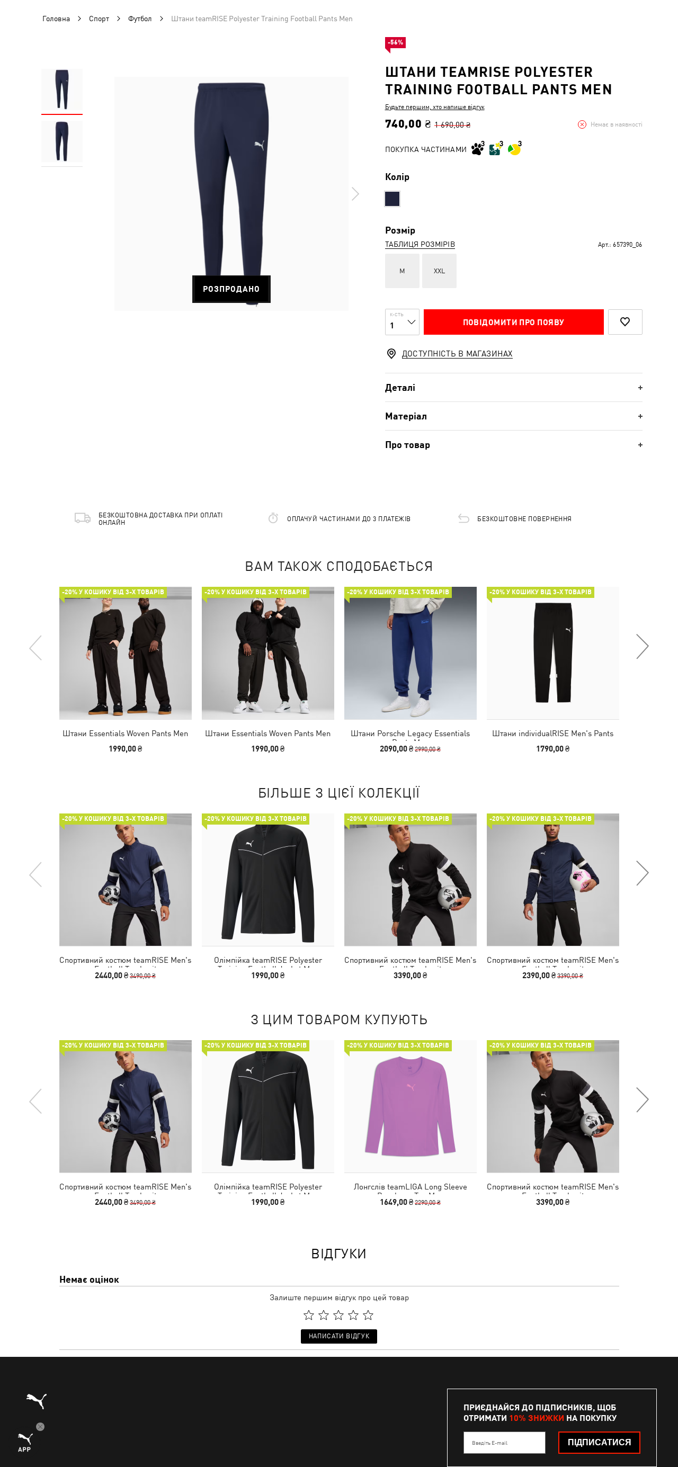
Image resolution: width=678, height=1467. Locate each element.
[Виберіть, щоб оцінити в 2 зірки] (324, 1315)
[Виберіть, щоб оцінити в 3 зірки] (338, 1315)
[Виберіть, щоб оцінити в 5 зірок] (368, 1315)
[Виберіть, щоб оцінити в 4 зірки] (353, 1315)
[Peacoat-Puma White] (392, 199)
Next (354, 193)
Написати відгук (339, 1336)
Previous (36, 647)
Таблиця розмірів (420, 244)
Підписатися (599, 1442)
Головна (56, 18)
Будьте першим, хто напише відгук (435, 107)
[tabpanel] (231, 194)
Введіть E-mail (489, 1442)
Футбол (140, 18)
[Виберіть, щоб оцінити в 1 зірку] (309, 1315)
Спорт (99, 18)
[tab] (514, 387)
